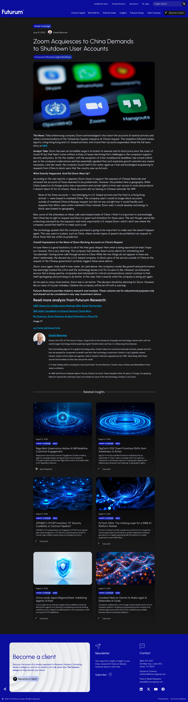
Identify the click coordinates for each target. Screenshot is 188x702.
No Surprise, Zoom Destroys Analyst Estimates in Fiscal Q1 (65, 316)
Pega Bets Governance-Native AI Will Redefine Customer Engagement (61, 450)
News (55, 443)
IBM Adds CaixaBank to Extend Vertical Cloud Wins (62, 311)
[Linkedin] (141, 689)
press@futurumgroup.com (151, 682)
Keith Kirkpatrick (46, 469)
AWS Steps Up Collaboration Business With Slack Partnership (67, 305)
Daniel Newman (60, 32)
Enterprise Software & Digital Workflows (53, 57)
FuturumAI (106, 469)
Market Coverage (42, 26)
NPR (45, 145)
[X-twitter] (148, 689)
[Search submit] (184, 3)
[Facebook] (163, 689)
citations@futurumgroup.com (153, 674)
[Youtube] (155, 689)
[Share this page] (5, 689)
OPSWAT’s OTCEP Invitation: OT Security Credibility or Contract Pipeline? (58, 524)
